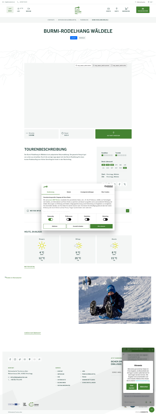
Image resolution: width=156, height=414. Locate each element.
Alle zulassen (101, 226)
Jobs (83, 371)
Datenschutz (62, 379)
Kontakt (60, 371)
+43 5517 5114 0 (23, 2)
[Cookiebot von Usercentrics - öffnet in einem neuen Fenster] (106, 186)
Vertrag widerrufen (64, 385)
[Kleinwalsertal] (78, 10)
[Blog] (39, 359)
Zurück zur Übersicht (32, 333)
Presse (84, 377)
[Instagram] (15, 359)
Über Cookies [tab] (105, 192)
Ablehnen (54, 226)
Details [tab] (69, 192)
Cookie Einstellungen (88, 382)
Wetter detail (29, 266)
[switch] (69, 219)
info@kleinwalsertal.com (9, 2)
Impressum (61, 374)
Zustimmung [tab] (50, 192)
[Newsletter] (34, 359)
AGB (59, 377)
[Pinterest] (30, 359)
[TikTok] (20, 359)
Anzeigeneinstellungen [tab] (87, 192)
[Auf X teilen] (125, 184)
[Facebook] (10, 359)
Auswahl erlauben (78, 226)
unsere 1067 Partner (54, 200)
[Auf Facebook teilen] (119, 184)
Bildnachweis (62, 382)
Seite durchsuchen (141, 2)
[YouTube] (25, 359)
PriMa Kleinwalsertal (89, 374)
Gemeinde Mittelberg (88, 379)
